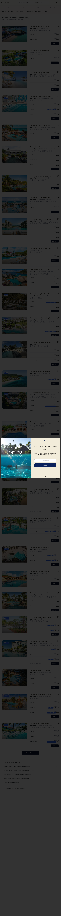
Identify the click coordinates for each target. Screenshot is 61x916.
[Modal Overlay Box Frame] (30, 458)
